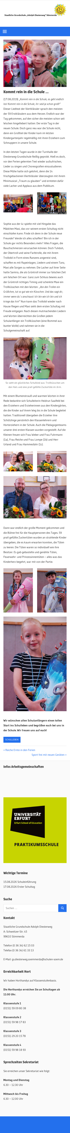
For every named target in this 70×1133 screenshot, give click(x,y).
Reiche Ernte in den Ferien (20, 750)
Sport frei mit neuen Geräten (48, 754)
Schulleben (12, 739)
